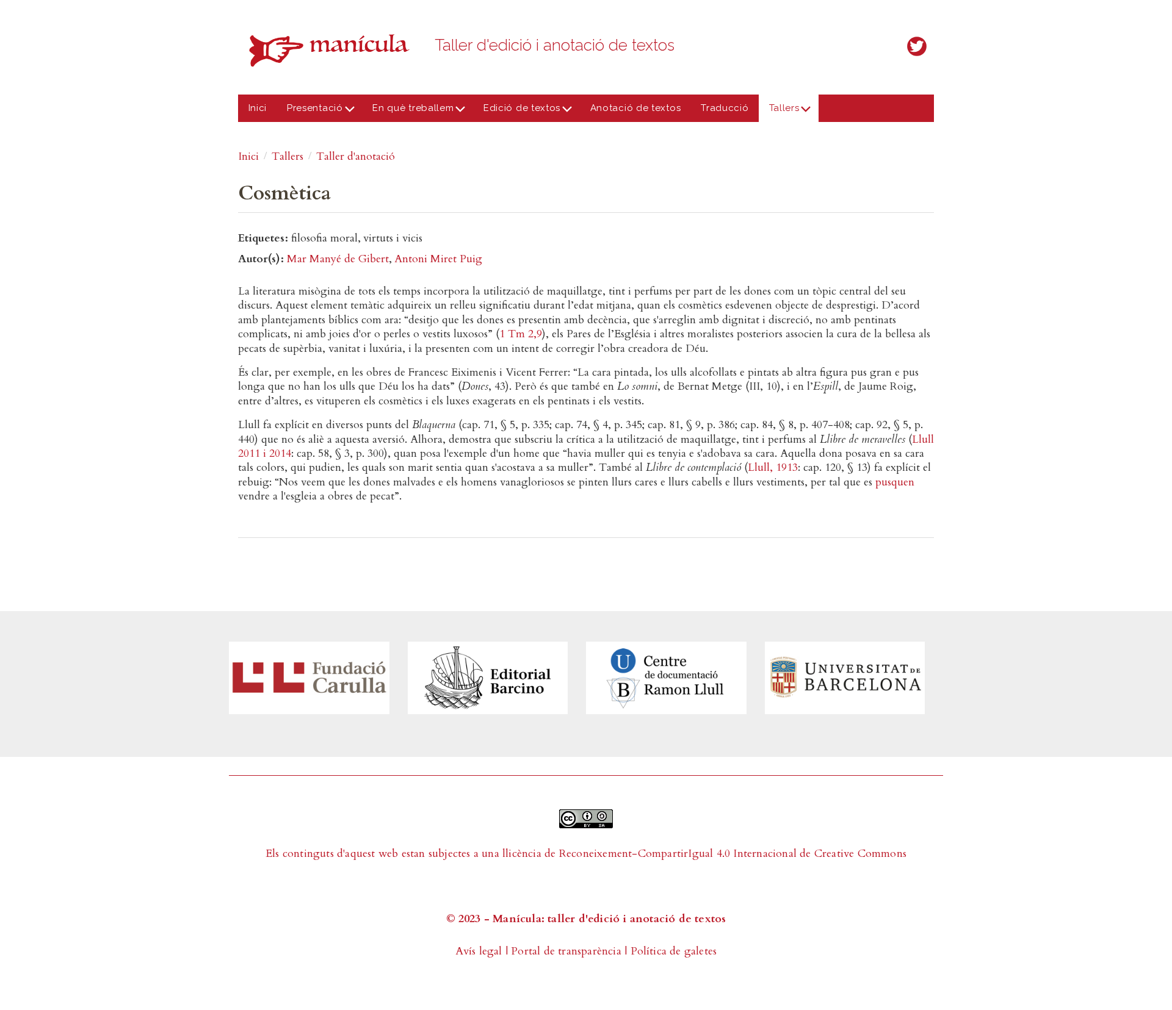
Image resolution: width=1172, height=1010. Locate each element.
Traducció (724, 107)
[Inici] (332, 50)
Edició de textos (516, 112)
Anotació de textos (635, 107)
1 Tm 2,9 (520, 334)
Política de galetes (674, 951)
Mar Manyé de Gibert (338, 259)
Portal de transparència (566, 951)
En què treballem (408, 112)
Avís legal (478, 951)
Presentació (310, 112)
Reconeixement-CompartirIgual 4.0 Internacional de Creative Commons (732, 853)
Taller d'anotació (355, 156)
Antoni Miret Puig (438, 259)
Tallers (779, 112)
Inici (257, 107)
